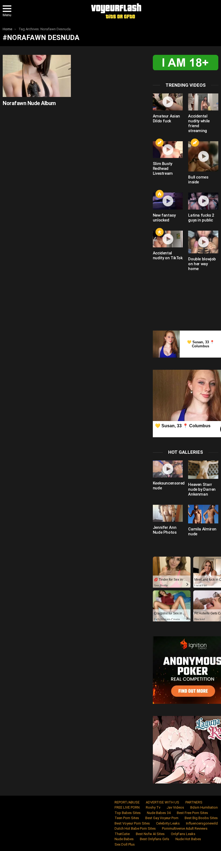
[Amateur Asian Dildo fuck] (168, 101)
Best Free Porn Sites (192, 813)
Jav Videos (175, 807)
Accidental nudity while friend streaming (199, 123)
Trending (160, 143)
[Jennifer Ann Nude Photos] (168, 513)
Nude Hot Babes (188, 839)
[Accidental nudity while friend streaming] (203, 101)
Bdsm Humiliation (204, 807)
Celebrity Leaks (168, 823)
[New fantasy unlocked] (168, 201)
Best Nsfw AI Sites (150, 834)
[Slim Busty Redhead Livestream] (168, 149)
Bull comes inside (198, 179)
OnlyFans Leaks (183, 834)
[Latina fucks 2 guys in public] (203, 201)
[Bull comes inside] (203, 156)
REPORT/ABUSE (127, 802)
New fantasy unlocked (164, 218)
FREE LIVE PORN (127, 807)
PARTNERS (193, 802)
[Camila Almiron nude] (203, 514)
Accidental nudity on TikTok (168, 255)
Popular (160, 232)
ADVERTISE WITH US (162, 802)
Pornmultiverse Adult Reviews (185, 828)
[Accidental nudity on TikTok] (168, 239)
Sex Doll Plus (125, 844)
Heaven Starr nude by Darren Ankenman (202, 489)
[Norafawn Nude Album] (37, 76)
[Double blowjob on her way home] (203, 242)
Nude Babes (124, 839)
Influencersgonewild (202, 823)
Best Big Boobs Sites (201, 818)
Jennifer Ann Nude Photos (165, 530)
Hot (160, 194)
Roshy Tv (153, 807)
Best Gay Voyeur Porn (161, 818)
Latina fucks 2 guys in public (201, 218)
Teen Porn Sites (127, 818)
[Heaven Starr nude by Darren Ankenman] (203, 469)
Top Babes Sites (128, 813)
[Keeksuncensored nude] (168, 468)
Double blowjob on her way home (202, 264)
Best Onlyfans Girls (154, 839)
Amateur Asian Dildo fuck (166, 118)
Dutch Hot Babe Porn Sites (135, 828)
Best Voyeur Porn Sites (132, 823)
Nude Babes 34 (159, 813)
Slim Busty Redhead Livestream (163, 168)
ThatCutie (122, 834)
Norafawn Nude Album (29, 103)
